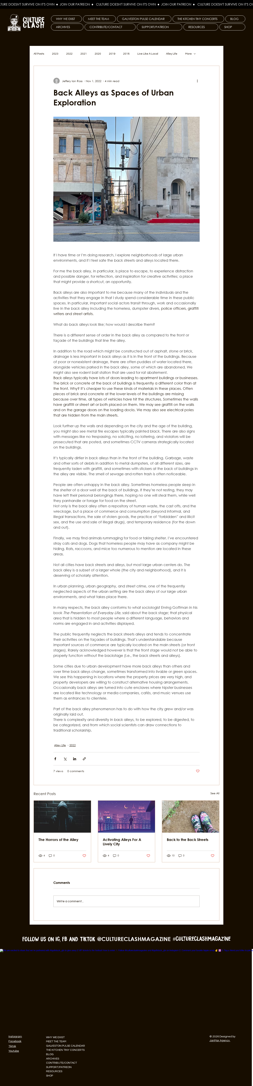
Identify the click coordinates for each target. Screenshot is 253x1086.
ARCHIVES (52, 1058)
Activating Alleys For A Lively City (122, 841)
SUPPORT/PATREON (59, 1067)
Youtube (13, 1051)
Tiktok (12, 1046)
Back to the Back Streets (187, 839)
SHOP (49, 1075)
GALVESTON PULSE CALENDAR (65, 1045)
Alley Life (171, 53)
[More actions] (197, 81)
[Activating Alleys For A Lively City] (126, 817)
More (188, 53)
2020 (98, 53)
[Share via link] (84, 759)
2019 (112, 53)
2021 (83, 53)
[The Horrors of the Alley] (62, 817)
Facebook (14, 1041)
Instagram (15, 1036)
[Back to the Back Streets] (190, 817)
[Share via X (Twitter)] (65, 759)
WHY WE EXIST (55, 1037)
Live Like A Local (147, 53)
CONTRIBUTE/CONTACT (61, 1062)
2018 (126, 53)
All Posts (39, 53)
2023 (55, 53)
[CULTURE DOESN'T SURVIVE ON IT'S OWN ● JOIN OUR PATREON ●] (126, 4)
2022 (69, 53)
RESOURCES (54, 1071)
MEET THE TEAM (56, 1041)
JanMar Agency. (220, 1040)
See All (215, 793)
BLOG (50, 1054)
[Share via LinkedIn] (74, 759)
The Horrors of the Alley (58, 839)
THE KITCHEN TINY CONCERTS (65, 1050)
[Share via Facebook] (55, 759)
